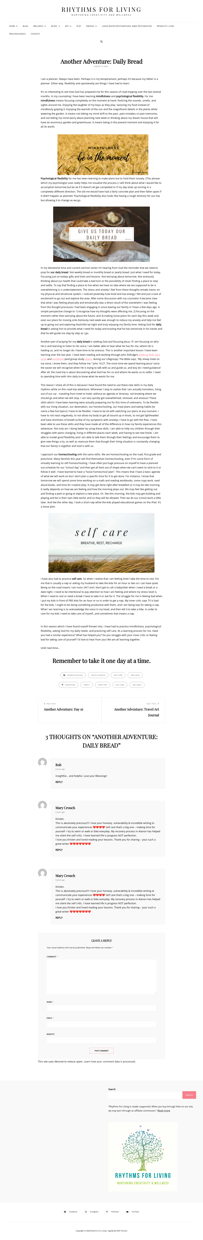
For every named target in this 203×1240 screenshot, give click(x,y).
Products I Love (165, 26)
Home (12, 26)
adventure (70, 685)
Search (112, 1089)
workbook (58, 359)
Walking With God (149, 354)
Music (54, 26)
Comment (52, 956)
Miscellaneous (98, 675)
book (44, 359)
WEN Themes (121, 1230)
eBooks (90, 26)
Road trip (102, 685)
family (87, 685)
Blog (25, 26)
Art (67, 26)
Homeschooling (75, 675)
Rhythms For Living (101, 9)
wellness (137, 685)
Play (79, 26)
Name (50, 1002)
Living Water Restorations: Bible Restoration (127, 26)
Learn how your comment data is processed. (110, 1061)
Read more (163, 1110)
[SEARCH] (101, 42)
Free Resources (17, 33)
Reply (59, 782)
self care (120, 685)
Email (50, 1018)
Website (51, 1034)
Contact (35, 33)
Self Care (118, 675)
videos (89, 359)
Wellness (38, 26)
